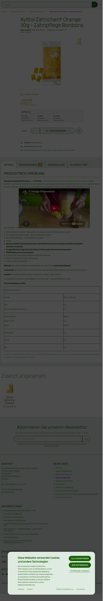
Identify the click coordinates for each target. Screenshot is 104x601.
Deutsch (21, 589)
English (30, 589)
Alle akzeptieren (80, 558)
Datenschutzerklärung (64, 589)
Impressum (81, 589)
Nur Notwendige (80, 565)
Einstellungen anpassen (79, 571)
